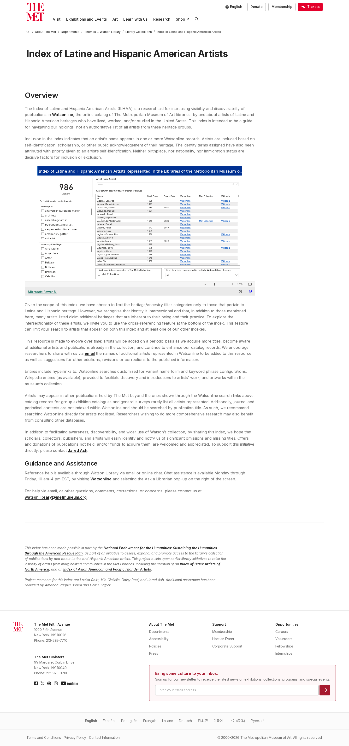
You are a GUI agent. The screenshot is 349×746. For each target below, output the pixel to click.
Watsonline (62, 114)
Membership (282, 7)
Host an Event (223, 639)
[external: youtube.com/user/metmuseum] (69, 683)
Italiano (167, 721)
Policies (155, 646)
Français (149, 721)
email (90, 353)
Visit (56, 19)
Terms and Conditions (43, 737)
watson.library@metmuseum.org (56, 497)
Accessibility (159, 639)
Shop (180, 19)
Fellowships (284, 646)
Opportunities (287, 624)
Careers (281, 631)
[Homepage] (35, 12)
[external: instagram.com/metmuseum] (56, 683)
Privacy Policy (75, 737)
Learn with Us (135, 19)
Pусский (257, 721)
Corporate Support (227, 646)
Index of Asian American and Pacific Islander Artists (107, 569)
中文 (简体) (237, 721)
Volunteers (283, 639)
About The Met (161, 624)
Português (129, 721)
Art (115, 19)
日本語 (203, 721)
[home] (28, 31)
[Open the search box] (196, 19)
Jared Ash (77, 450)
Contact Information (104, 737)
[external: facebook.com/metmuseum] (36, 683)
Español (109, 721)
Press (153, 653)
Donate (256, 7)
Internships (283, 653)
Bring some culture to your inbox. (186, 673)
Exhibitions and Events (86, 19)
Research (161, 19)
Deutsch (185, 721)
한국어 (218, 721)
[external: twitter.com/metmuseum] (42, 683)
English (91, 721)
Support (219, 624)
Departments (159, 631)
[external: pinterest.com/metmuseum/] (49, 683)
